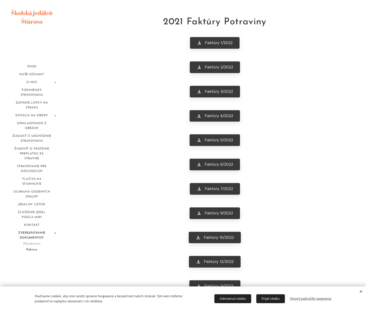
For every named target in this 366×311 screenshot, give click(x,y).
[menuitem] (31, 66)
